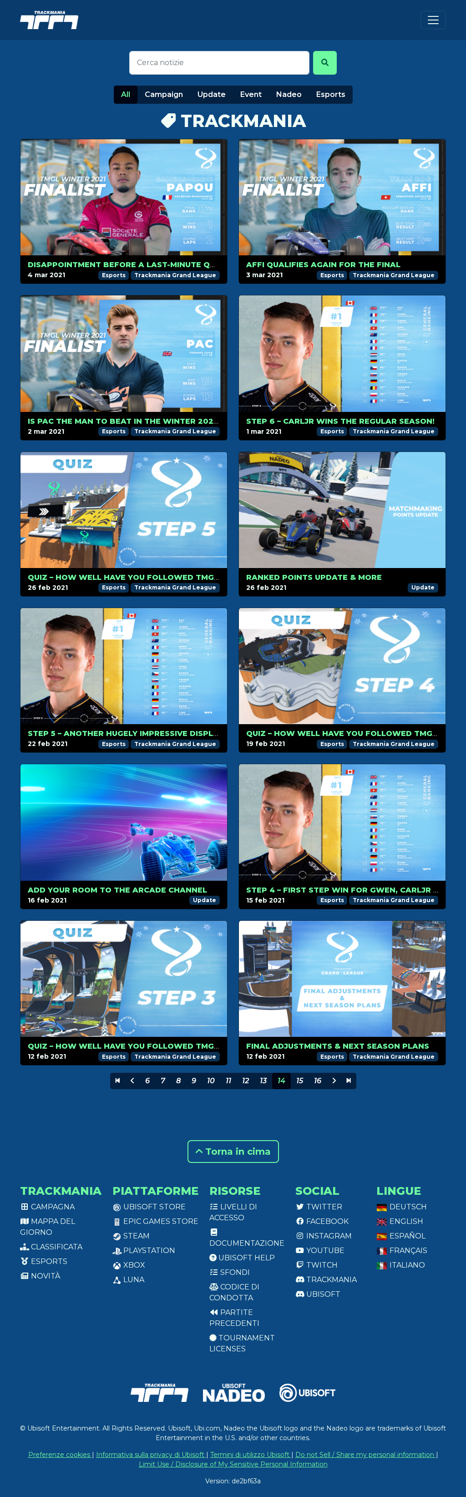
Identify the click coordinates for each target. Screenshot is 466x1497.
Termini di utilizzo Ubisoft (250, 1455)
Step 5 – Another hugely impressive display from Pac (148, 733)
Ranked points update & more (314, 577)
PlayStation (148, 1250)
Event (251, 94)
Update (212, 94)
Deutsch (407, 1207)
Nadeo (289, 94)
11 (228, 1080)
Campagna (52, 1207)
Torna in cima (237, 1151)
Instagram (328, 1236)
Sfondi (234, 1272)
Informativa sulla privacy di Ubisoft (151, 1455)
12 (245, 1080)
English (405, 1221)
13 (263, 1080)
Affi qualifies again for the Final (323, 264)
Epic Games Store (160, 1221)
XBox (133, 1265)
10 (211, 1080)
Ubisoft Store (154, 1207)
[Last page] (348, 1081)
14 (281, 1080)
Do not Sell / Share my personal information (365, 1455)
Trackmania (330, 1279)
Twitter (323, 1207)
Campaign (164, 94)
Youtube (324, 1250)
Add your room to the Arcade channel (117, 890)
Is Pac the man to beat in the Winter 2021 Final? (137, 421)
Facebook (326, 1221)
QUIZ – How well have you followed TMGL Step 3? (140, 1046)
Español (406, 1236)
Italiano (406, 1265)
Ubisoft (322, 1294)
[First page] (117, 1081)
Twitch (321, 1265)
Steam (136, 1236)
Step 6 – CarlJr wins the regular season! (340, 421)
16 (317, 1080)
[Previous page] (132, 1081)
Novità (44, 1276)
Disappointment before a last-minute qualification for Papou (172, 264)
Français (407, 1250)
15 (299, 1080)
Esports (330, 94)
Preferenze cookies (60, 1455)
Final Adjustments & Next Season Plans (337, 1046)
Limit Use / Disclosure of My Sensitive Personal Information (233, 1464)
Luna (133, 1279)
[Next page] (334, 1081)
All (125, 94)
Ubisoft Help (246, 1257)
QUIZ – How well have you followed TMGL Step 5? (140, 577)
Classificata (55, 1247)
